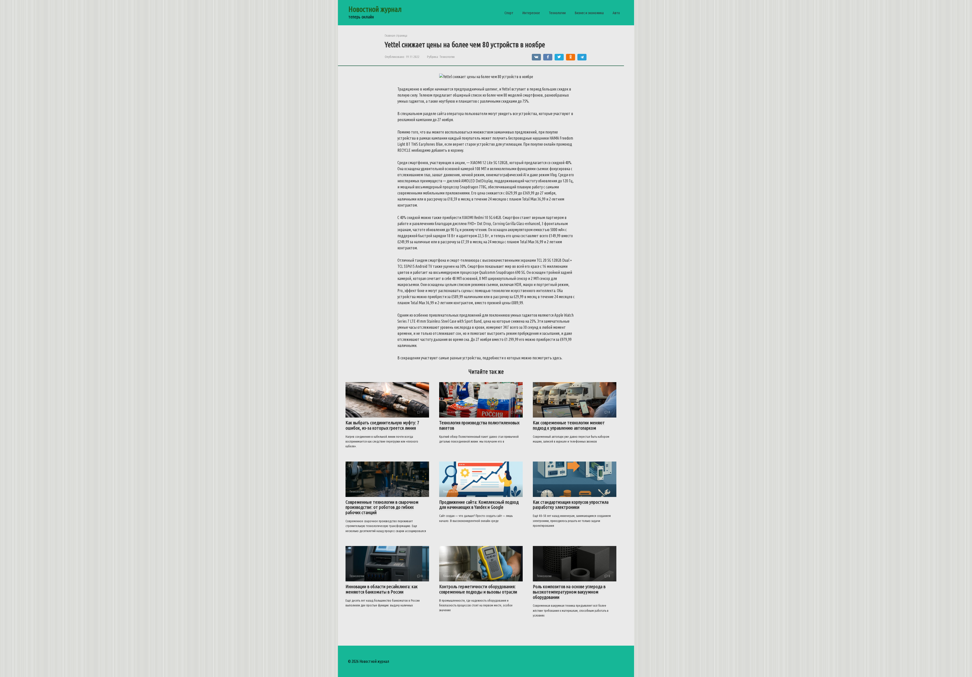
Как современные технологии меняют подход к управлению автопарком (569, 425)
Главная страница (396, 35)
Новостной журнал (375, 9)
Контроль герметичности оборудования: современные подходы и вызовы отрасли (478, 589)
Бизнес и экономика (589, 13)
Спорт (508, 13)
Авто (616, 13)
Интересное (531, 13)
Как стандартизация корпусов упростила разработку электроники (571, 504)
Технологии (557, 13)
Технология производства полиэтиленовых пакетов (479, 425)
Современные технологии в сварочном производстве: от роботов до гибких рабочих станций (382, 507)
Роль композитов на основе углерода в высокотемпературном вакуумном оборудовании (569, 592)
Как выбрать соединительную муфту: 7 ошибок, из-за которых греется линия (382, 425)
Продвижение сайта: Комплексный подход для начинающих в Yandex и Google (479, 504)
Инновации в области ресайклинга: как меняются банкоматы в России (382, 589)
